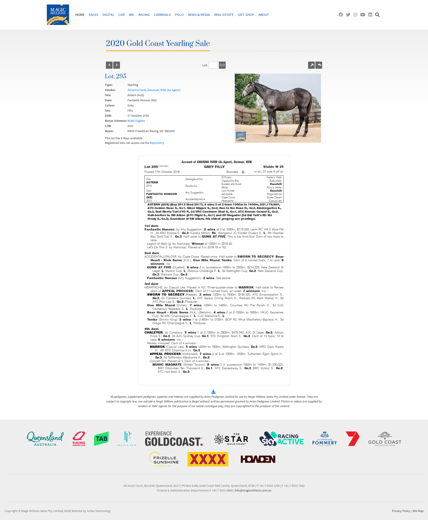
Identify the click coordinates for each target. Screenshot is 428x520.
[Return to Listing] (318, 65)
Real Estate (224, 14)
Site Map (418, 511)
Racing (144, 14)
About (263, 14)
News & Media (199, 14)
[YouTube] (364, 14)
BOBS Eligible (136, 121)
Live (122, 14)
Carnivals (162, 14)
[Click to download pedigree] (214, 392)
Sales (93, 14)
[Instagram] (356, 14)
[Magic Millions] (58, 14)
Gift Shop (246, 14)
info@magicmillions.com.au (253, 490)
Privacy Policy (401, 511)
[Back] (109, 65)
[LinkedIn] (371, 14)
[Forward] (116, 65)
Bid (131, 14)
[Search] (378, 14)
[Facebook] (342, 14)
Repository (157, 143)
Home (79, 14)
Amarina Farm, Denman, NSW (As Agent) (154, 90)
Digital (108, 14)
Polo (179, 14)
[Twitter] (349, 14)
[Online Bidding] (311, 65)
